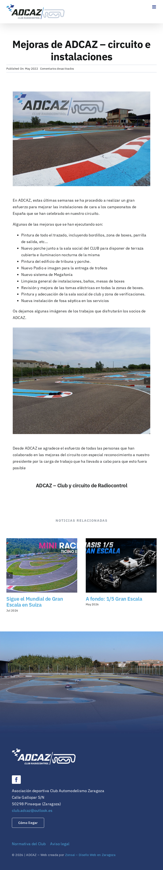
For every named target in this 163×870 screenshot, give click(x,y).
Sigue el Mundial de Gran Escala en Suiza (34, 601)
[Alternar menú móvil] (154, 7)
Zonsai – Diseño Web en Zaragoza (90, 855)
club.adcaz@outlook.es (32, 810)
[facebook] (16, 779)
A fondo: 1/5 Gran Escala (114, 598)
